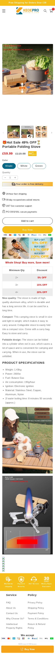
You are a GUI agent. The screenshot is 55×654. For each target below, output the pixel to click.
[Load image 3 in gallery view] (41, 132)
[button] (51, 11)
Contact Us (12, 613)
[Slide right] (51, 132)
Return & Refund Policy (36, 626)
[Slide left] (3, 132)
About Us (11, 608)
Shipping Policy (36, 608)
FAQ (8, 602)
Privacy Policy (35, 602)
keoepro (34, 644)
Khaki (9, 166)
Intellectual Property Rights (14, 626)
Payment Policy (36, 613)
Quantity (6, 172)
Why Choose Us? (15, 618)
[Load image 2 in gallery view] (27, 132)
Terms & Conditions (38, 618)
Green (39, 166)
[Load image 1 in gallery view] (13, 132)
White (24, 166)
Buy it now (27, 229)
